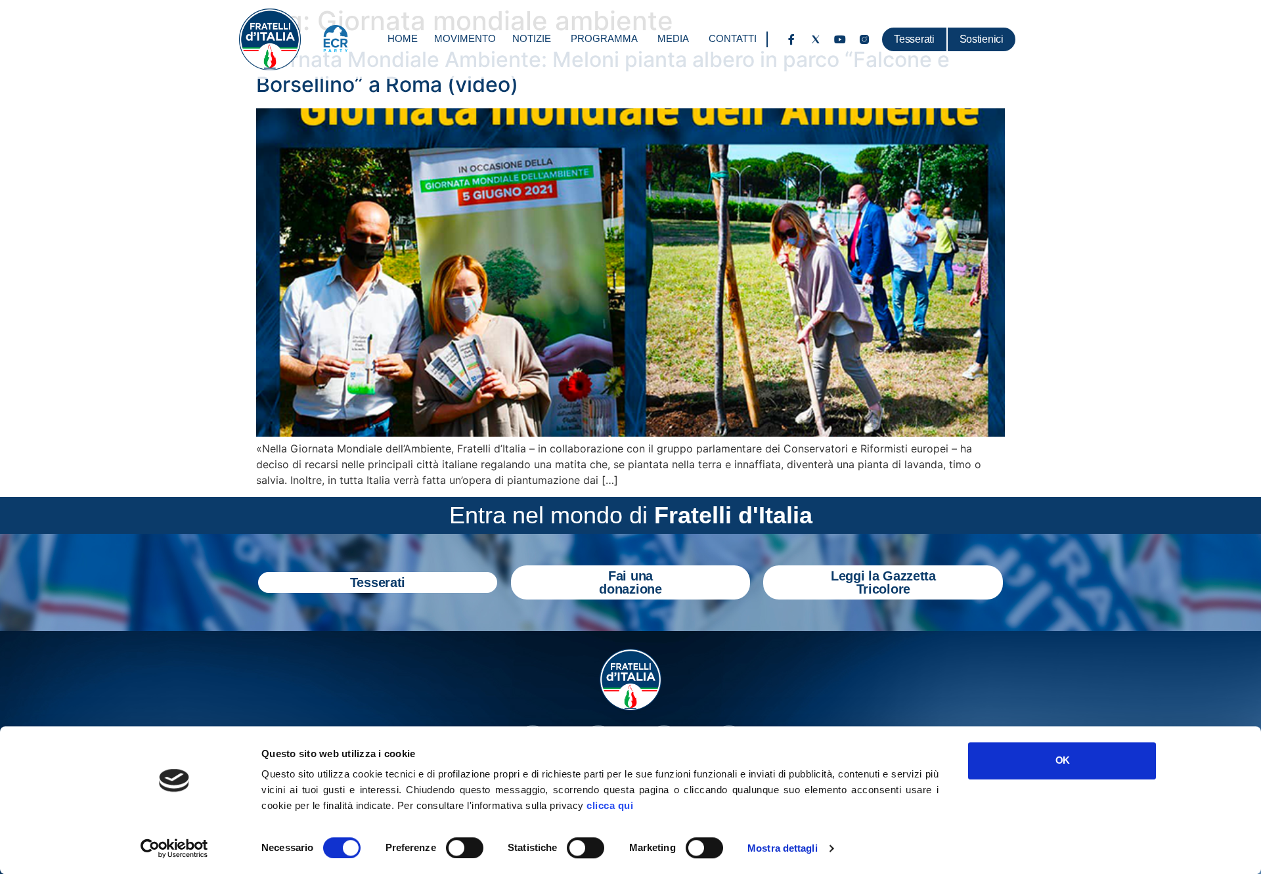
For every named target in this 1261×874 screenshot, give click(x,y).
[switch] (464, 847)
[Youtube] (840, 39)
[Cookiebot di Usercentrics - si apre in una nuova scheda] (174, 848)
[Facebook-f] (791, 39)
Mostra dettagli (782, 848)
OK (1062, 760)
